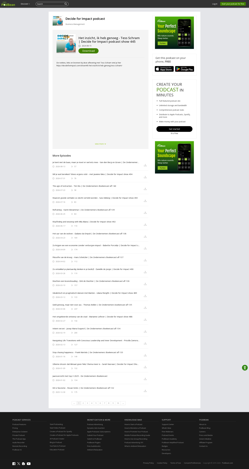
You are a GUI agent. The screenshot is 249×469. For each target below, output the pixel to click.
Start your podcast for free (233, 4)
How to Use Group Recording (136, 439)
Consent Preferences (192, 463)
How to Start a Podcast (133, 424)
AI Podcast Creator (57, 439)
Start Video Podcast (57, 428)
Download (88, 51)
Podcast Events (168, 435)
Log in (214, 4)
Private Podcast (18, 435)
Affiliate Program (205, 442)
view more (99, 144)
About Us (202, 424)
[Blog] (24, 464)
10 (118, 403)
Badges (165, 446)
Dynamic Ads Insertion (96, 428)
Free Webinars (167, 431)
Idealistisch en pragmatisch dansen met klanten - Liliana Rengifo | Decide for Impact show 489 (95, 293)
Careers (202, 431)
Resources (166, 450)
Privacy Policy (148, 463)
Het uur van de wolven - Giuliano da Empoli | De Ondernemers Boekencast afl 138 (89, 233)
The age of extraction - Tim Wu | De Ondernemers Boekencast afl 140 (84, 186)
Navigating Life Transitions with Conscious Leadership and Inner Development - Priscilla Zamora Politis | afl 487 (96, 340)
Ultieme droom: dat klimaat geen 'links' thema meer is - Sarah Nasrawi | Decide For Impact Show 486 (96, 364)
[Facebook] (14, 464)
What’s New (166, 428)
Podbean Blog (204, 428)
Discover (25, 4)
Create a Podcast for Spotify (61, 431)
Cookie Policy (162, 463)
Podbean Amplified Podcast (173, 442)
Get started (174, 129)
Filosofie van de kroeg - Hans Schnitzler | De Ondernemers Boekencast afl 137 (88, 257)
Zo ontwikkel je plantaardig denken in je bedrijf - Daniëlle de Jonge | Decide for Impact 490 (93, 269)
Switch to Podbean (94, 439)
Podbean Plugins (94, 442)
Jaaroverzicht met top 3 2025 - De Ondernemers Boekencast (80, 376)
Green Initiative (205, 439)
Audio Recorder (18, 442)
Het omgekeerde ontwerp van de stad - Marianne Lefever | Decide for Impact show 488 (92, 316)
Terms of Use (175, 463)
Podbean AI (17, 450)
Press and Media (206, 435)
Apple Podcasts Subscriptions (98, 431)
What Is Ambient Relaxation (135, 446)
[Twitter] (19, 464)
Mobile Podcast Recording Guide (137, 435)
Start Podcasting (56, 424)
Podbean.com (227, 463)
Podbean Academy (169, 439)
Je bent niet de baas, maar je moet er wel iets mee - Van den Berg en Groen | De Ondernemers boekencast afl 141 (96, 162)
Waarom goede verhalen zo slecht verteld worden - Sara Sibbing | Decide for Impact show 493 (95, 198)
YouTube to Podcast (57, 446)
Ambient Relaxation (94, 450)
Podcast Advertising (95, 424)
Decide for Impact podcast (85, 18)
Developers (166, 453)
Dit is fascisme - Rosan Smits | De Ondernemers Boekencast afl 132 (83, 388)
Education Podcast (57, 449)
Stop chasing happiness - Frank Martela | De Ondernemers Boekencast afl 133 (88, 352)
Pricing (15, 428)
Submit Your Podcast (95, 435)
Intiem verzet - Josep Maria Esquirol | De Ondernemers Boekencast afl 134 (86, 328)
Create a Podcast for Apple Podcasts (64, 435)
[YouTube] (29, 464)
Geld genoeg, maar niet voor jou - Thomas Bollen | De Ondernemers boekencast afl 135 (92, 305)
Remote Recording (19, 446)
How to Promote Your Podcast (136, 431)
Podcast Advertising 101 (134, 442)
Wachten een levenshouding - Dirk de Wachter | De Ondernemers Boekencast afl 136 (91, 281)
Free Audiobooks (94, 446)
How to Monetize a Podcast (135, 428)
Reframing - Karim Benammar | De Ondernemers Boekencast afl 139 (84, 210)
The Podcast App (19, 439)
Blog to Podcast (56, 442)
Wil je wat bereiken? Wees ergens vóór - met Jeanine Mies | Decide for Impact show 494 (92, 174)
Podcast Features (19, 424)
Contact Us (203, 446)
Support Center (168, 424)
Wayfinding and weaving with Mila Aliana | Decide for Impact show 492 (84, 221)
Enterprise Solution (19, 431)
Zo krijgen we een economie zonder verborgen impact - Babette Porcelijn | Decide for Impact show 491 (96, 245)
